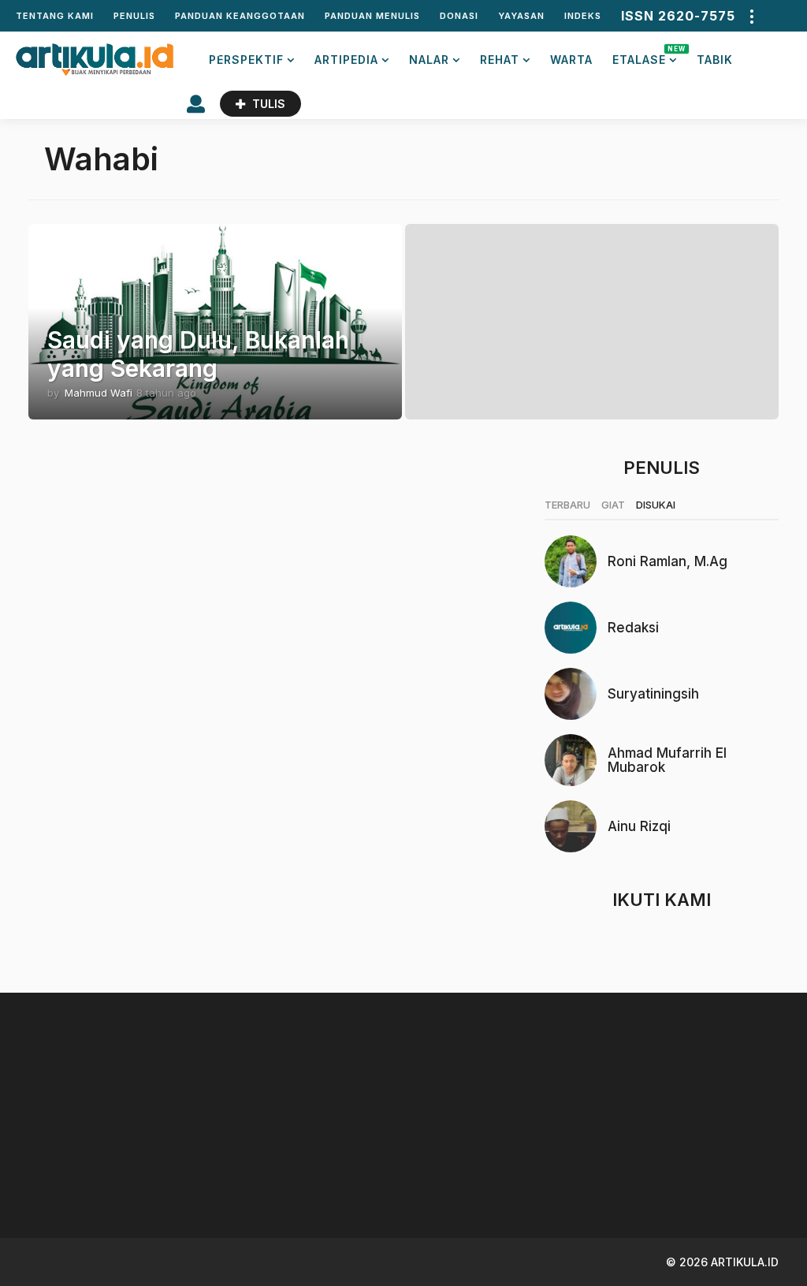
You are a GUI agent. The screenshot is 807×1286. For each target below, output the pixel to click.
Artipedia (346, 59)
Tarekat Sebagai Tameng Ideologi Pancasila (422, 1168)
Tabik (715, 59)
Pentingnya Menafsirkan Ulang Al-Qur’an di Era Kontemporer (580, 1174)
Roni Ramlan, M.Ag (667, 561)
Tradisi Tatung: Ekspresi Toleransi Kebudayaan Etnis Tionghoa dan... (738, 1174)
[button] (751, 16)
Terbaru (567, 504)
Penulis (134, 15)
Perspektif (246, 59)
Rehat (499, 59)
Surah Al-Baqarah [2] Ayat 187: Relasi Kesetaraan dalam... (107, 1174)
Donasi (459, 15)
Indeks (582, 15)
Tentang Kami (55, 15)
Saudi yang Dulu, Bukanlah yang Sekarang (198, 354)
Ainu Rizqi (639, 826)
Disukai (655, 504)
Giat (613, 504)
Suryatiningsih (653, 694)
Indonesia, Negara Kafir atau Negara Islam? (265, 1168)
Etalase (644, 55)
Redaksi (633, 628)
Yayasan (521, 15)
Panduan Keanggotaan (240, 15)
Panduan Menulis (372, 15)
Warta (571, 59)
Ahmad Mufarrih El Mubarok (667, 760)
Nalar (429, 59)
